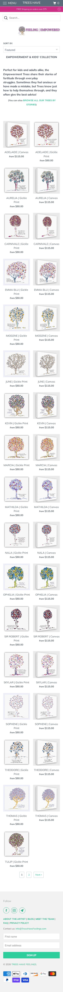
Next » (38, 874)
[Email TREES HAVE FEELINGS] (23, 910)
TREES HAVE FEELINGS (23, 964)
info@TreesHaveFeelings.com (31, 928)
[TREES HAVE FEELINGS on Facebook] (7, 910)
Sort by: (8, 43)
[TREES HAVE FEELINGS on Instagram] (15, 910)
